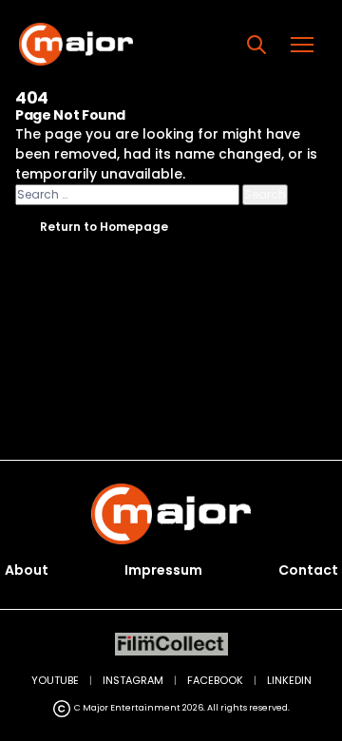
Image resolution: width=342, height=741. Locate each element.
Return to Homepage (104, 226)
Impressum (163, 570)
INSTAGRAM (133, 680)
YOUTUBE (55, 680)
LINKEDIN (289, 680)
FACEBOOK (215, 680)
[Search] (256, 45)
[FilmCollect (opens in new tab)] (171, 644)
